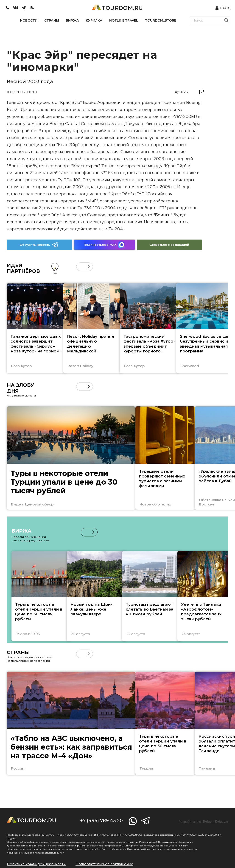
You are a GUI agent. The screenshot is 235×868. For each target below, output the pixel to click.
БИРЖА (72, 20)
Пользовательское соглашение (104, 864)
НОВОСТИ (28, 20)
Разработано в (203, 821)
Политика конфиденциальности (36, 864)
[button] (80, 266)
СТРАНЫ (51, 20)
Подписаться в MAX (100, 244)
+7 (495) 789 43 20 (101, 820)
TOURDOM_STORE (160, 20)
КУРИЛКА (94, 20)
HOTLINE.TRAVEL (123, 20)
